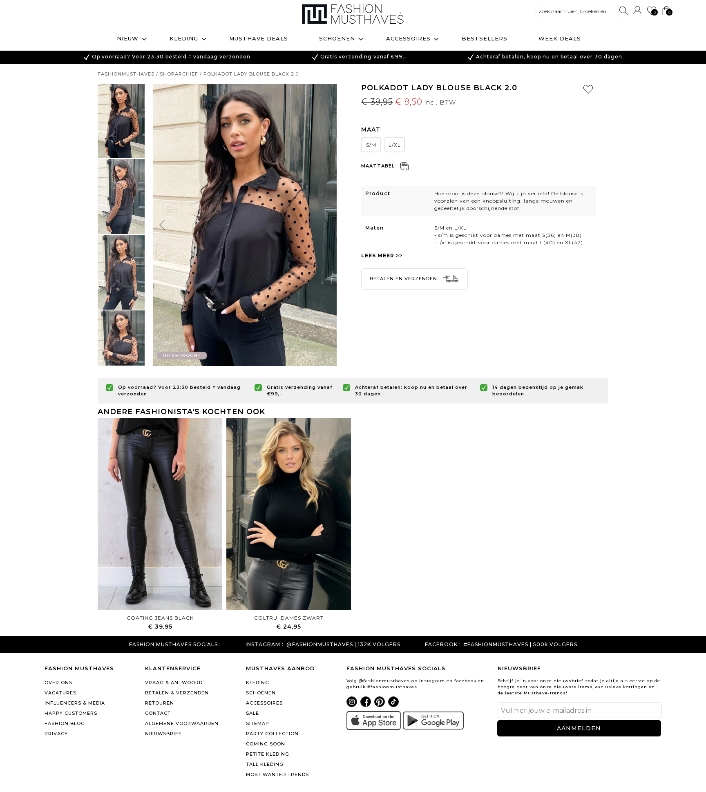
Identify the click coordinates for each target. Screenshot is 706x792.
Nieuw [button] (128, 38)
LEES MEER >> (381, 255)
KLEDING (257, 682)
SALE (252, 713)
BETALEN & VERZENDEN (177, 693)
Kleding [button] (184, 38)
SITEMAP (257, 723)
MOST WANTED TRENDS (277, 774)
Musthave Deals (258, 38)
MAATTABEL (378, 166)
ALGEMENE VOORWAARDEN (182, 723)
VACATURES (60, 693)
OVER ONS (58, 682)
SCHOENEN (261, 693)
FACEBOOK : (443, 644)
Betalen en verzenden (404, 278)
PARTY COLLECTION (272, 733)
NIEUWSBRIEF (163, 733)
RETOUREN (159, 703)
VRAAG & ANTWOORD (174, 682)
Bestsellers (484, 38)
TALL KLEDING (265, 764)
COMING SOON (265, 744)
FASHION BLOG (65, 723)
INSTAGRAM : (265, 644)
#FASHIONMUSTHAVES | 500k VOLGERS (520, 644)
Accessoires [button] (408, 38)
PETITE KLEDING (267, 754)
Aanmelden (579, 728)
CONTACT (158, 713)
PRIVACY (56, 733)
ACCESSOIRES (264, 703)
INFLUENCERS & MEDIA (75, 703)
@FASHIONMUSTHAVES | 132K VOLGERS (343, 644)
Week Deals (559, 38)
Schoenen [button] (337, 38)
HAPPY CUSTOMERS (71, 713)
